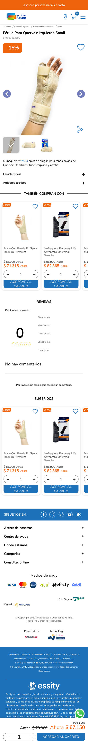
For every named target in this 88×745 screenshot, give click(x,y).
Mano (60, 26)
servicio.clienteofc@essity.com (59, 662)
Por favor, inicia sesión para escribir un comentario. (44, 385)
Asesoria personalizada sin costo (44, 5)
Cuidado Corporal (21, 26)
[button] (44, 174)
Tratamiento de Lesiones (43, 26)
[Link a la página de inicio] (7, 26)
